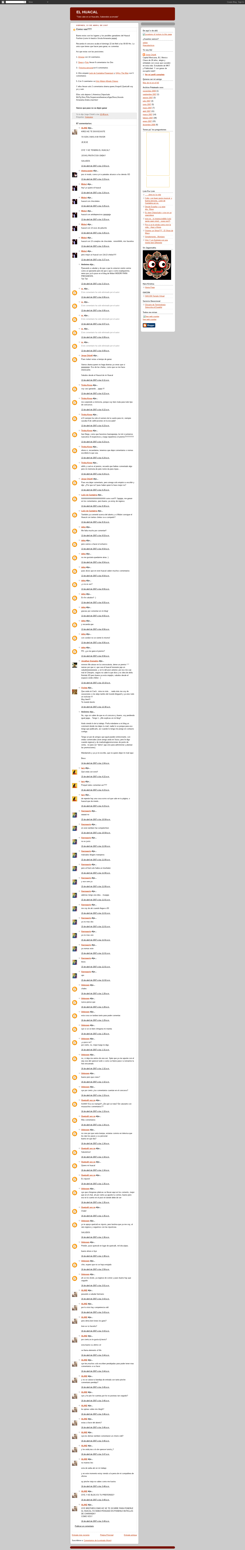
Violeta (84, 688)
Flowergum (108, 73)
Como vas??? (84, 29)
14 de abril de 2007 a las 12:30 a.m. (96, 707)
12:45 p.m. (104, 114)
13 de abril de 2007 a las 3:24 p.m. (95, 193)
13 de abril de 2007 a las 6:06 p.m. (95, 297)
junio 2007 (147, 105)
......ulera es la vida (153, 195)
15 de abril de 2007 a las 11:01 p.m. (95, 900)
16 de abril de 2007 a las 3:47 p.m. (95, 1454)
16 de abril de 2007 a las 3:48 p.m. (95, 1486)
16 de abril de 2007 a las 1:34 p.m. (95, 1125)
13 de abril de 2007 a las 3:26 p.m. (95, 233)
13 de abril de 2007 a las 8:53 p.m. (95, 536)
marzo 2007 (147, 115)
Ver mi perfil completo (154, 75)
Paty (87, 62)
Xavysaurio (86, 811)
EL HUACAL (87, 12)
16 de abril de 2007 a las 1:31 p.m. (95, 1050)
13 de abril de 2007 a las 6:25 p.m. (95, 490)
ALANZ (84, 128)
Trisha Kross (86, 385)
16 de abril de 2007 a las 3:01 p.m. (95, 1286)
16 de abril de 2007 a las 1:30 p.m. (95, 1034)
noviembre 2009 (149, 91)
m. (82, 289)
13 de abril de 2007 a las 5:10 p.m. (95, 284)
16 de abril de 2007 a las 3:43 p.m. (95, 1299)
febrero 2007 (148, 118)
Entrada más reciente (80, 1535)
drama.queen (87, 171)
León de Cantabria (96, 73)
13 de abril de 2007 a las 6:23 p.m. (95, 426)
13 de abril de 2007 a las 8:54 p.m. (95, 549)
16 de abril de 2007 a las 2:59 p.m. (95, 1269)
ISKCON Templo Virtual (154, 296)
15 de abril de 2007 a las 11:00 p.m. (95, 846)
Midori (102, 81)
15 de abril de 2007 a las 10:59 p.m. (96, 820)
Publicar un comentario (84, 1526)
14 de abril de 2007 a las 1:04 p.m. (95, 763)
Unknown (85, 985)
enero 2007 (147, 121)
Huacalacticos (148, 45)
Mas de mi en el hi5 (151, 83)
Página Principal (106, 1535)
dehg (83, 527)
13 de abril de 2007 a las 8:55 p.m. (95, 589)
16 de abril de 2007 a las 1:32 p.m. (95, 1069)
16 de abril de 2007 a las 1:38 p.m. (95, 1256)
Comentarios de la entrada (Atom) (97, 1541)
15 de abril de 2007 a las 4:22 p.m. (95, 777)
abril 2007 (147, 111)
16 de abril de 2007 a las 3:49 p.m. (95, 1500)
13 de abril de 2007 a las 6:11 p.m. (95, 380)
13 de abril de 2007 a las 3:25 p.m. (95, 206)
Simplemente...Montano (155, 237)
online (145, 43)
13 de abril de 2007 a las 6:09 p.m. (95, 337)
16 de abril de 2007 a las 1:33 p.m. (95, 1095)
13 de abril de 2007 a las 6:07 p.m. (95, 324)
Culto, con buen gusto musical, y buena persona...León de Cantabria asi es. (158, 200)
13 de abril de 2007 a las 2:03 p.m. (95, 166)
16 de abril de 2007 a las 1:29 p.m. (95, 1020)
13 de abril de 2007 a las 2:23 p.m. (95, 179)
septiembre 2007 (149, 94)
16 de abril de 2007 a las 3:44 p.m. (95, 1355)
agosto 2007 (148, 98)
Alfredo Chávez (112, 81)
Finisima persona (86, 68)
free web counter (149, 319)
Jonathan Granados (89, 661)
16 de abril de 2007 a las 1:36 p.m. (95, 1237)
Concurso (89, 117)
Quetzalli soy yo (88, 1100)
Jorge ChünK (87, 356)
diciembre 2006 (149, 125)
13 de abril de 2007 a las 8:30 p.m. (95, 506)
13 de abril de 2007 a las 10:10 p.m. (96, 683)
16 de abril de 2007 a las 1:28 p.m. (95, 994)
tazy (83, 768)
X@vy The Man (122, 73)
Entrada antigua (130, 1535)
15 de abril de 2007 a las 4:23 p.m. (95, 790)
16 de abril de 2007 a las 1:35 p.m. (95, 1184)
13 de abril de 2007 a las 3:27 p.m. (95, 260)
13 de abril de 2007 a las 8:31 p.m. (95, 522)
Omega (81, 57)
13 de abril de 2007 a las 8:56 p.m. (95, 629)
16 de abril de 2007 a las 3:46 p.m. (95, 1401)
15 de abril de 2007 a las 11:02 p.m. (95, 980)
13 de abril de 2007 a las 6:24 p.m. (95, 458)
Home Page (150, 287)
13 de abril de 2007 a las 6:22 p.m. (95, 394)
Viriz (98, 81)
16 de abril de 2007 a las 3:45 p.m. (95, 1387)
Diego (80, 62)
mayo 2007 (147, 108)
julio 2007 (147, 101)
